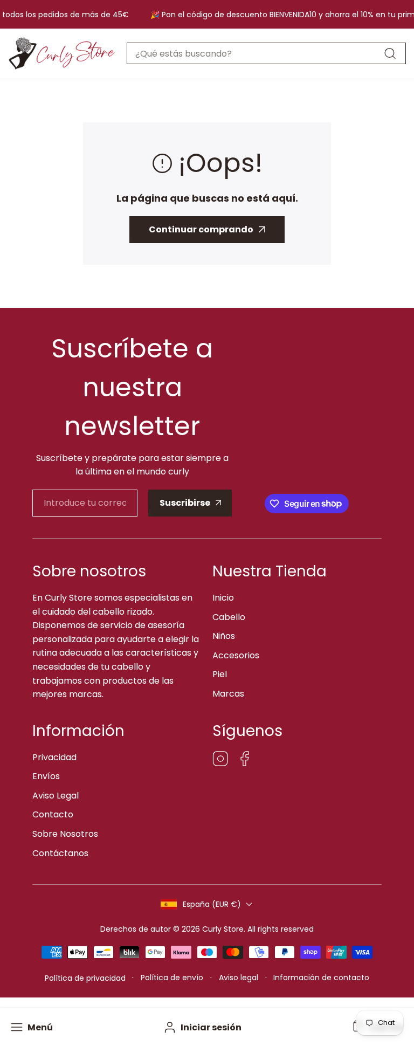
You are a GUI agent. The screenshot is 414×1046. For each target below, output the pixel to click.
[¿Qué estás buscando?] (390, 53)
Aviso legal (238, 977)
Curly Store (223, 929)
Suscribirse (185, 503)
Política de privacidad (85, 978)
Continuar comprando (201, 229)
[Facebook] (245, 760)
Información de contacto (321, 977)
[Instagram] (220, 760)
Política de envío (172, 977)
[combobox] (266, 53)
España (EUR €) (212, 904)
